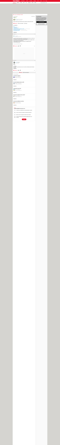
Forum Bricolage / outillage (24, 30)
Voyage (32, 2)
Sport (24, 2)
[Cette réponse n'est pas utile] (20, 46)
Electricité (22, 14)
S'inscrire (24, 119)
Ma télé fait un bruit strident (16, 29)
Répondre (21, 72)
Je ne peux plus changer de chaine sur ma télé (18, 28)
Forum (15, 14)
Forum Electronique (27, 28)
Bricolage (14, 2)
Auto (26, 2)
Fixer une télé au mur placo (16, 30)
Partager (26, 23)
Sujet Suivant (32, 16)
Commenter (15, 70)
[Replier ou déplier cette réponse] (34, 34)
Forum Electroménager (23, 29)
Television (29, 2)
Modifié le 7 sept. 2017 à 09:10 (18, 36)
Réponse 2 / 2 (14, 60)
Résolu (16, 17)
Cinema (35, 2)
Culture (21, 2)
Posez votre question (21, 23)
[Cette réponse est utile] (18, 46)
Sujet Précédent (15, 16)
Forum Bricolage (18, 14)
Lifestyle (18, 2)
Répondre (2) (15, 23)
